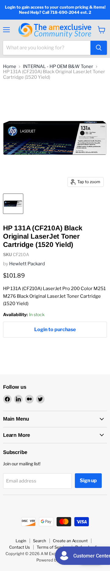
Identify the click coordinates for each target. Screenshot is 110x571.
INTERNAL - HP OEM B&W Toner (58, 66)
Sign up (88, 480)
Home (9, 66)
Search (39, 540)
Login (21, 540)
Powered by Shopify (55, 560)
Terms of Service (52, 547)
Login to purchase (55, 329)
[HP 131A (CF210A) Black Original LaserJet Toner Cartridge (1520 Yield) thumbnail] (13, 204)
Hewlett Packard (27, 264)
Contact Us (19, 547)
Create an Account (70, 540)
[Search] (98, 48)
